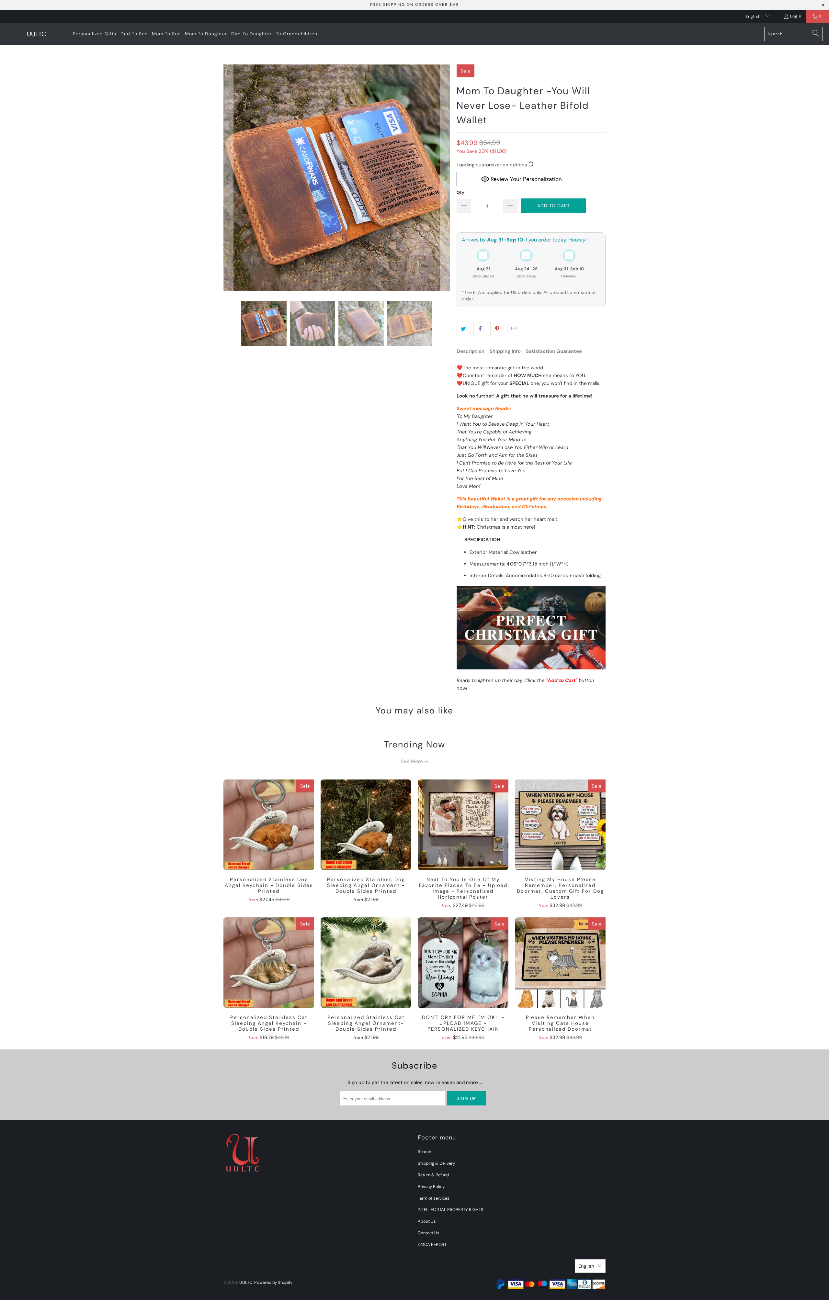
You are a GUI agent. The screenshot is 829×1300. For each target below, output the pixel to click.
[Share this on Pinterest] (497, 329)
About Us (427, 1221)
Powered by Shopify (273, 1282)
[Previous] (228, 177)
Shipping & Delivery (436, 1163)
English (753, 16)
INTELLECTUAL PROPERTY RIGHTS (450, 1209)
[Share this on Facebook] (480, 329)
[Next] (445, 177)
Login (795, 16)
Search (424, 1151)
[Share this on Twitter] (464, 329)
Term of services (433, 1198)
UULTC (245, 1282)
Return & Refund (433, 1175)
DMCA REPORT (432, 1244)
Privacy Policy (431, 1186)
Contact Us (428, 1233)
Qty (460, 192)
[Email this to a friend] (514, 329)
